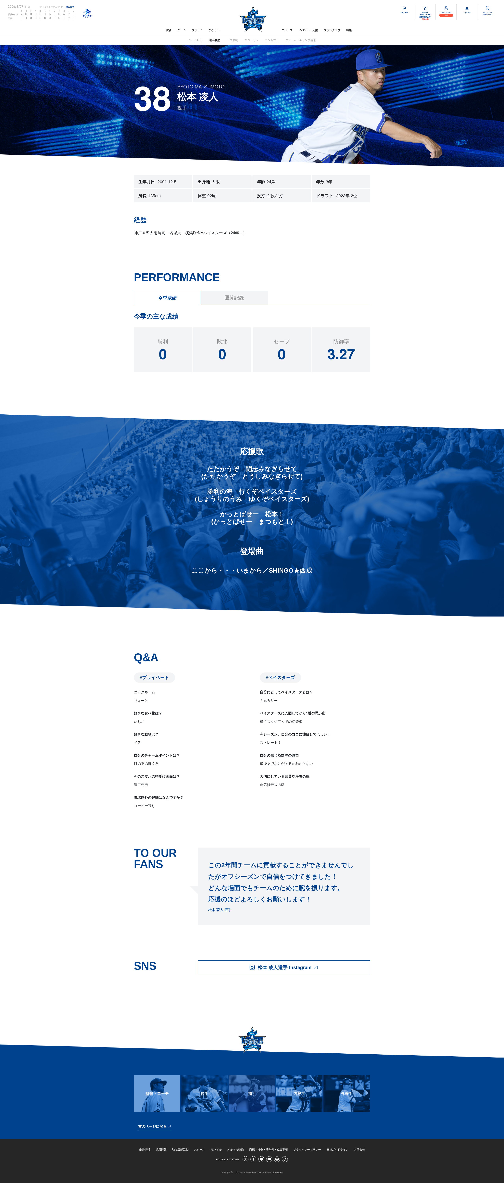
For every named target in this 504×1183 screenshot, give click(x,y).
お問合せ (359, 1149)
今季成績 (167, 298)
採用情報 (161, 1149)
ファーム (197, 30)
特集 (349, 30)
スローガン (251, 40)
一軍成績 (232, 40)
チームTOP (195, 40)
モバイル (216, 1149)
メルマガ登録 (235, 1149)
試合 (169, 30)
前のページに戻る (152, 1126)
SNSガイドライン (337, 1149)
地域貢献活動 (180, 1149)
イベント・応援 (308, 30)
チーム (182, 30)
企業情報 (144, 1149)
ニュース (287, 30)
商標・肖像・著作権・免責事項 (268, 1149)
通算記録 (234, 297)
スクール (199, 1149)
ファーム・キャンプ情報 (300, 40)
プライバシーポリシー (307, 1149)
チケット (214, 30)
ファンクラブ (332, 30)
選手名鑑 (214, 40)
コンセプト (272, 40)
